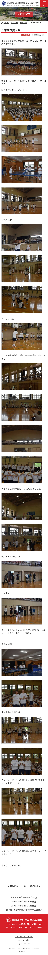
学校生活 (23, 22)
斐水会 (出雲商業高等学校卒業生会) (22, 909)
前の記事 (14, 885)
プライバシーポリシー (24, 940)
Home (6, 22)
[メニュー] (44, 2)
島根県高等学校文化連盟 (22, 905)
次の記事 (35, 885)
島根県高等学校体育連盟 (22, 901)
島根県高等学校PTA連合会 (22, 897)
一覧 (24, 885)
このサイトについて (24, 936)
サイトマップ (24, 944)
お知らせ (14, 22)
